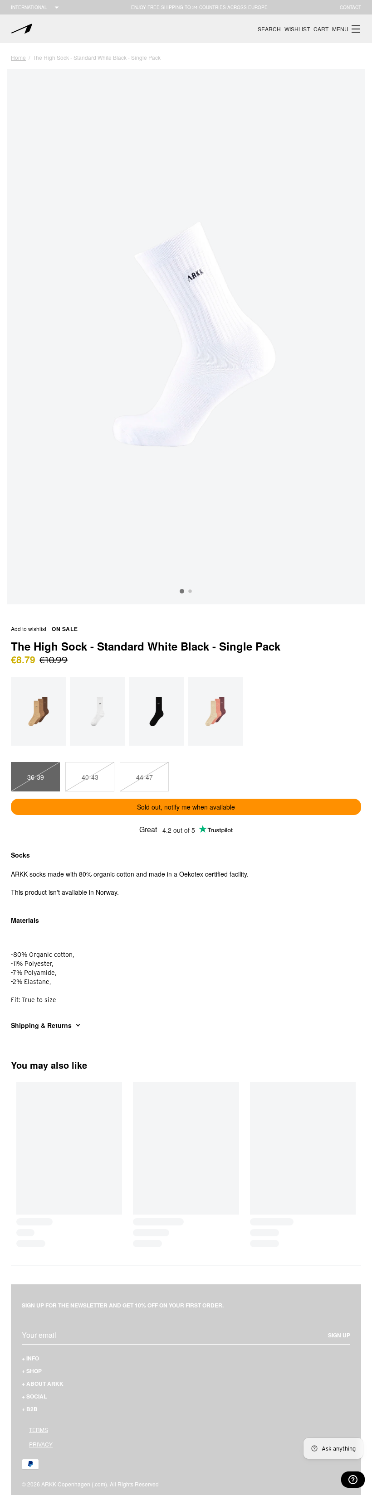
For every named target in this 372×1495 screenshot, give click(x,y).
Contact (350, 7)
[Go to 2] (190, 591)
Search (269, 29)
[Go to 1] (182, 591)
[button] (346, 29)
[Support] (353, 1479)
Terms (38, 1429)
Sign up (339, 1335)
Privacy (41, 1444)
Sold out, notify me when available (186, 806)
